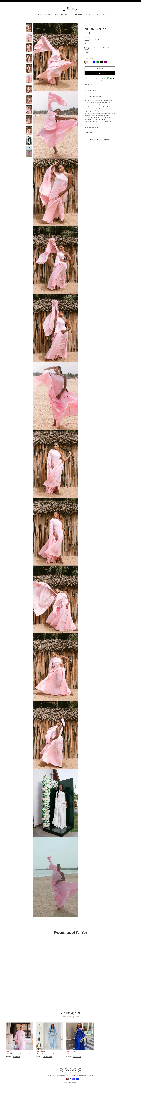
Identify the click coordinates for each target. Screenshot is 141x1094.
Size (86, 44)
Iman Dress (16, 1056)
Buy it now (99, 73)
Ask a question (89, 132)
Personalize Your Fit (91, 90)
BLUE (94, 62)
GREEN (98, 62)
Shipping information (91, 127)
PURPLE (105, 62)
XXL (108, 47)
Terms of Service (60, 1075)
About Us (89, 14)
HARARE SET (77, 1056)
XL (103, 47)
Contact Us (90, 1075)
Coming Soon (74, 1075)
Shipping (87, 39)
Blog (68, 1075)
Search (103, 14)
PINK (86, 62)
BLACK (101, 62)
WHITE (90, 62)
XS (86, 47)
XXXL (87, 53)
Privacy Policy (51, 1075)
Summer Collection (52, 14)
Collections (78, 14)
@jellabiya (76, 1017)
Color (89, 58)
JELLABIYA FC (66, 14)
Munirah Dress (47, 1056)
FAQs (96, 14)
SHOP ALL (39, 14)
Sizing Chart (82, 1075)
